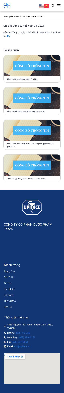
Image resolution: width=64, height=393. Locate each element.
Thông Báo (10, 301)
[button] (53, 5)
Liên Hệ (8, 306)
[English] (41, 5)
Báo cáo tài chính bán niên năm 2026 (23, 79)
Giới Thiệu (9, 277)
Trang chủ (9, 16)
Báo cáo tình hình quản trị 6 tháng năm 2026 (25, 111)
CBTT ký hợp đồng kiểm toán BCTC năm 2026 (26, 178)
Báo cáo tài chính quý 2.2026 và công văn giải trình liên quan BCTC (30, 145)
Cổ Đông (8, 295)
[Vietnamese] (46, 5)
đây (8, 36)
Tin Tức (8, 283)
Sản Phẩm (9, 289)
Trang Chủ (9, 271)
